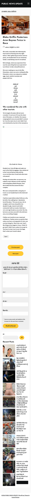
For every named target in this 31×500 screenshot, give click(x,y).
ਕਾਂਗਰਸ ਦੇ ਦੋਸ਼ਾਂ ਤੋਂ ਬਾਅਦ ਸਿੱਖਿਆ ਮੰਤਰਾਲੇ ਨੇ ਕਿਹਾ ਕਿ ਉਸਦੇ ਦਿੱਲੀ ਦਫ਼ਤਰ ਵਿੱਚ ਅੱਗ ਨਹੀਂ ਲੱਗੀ (22, 439)
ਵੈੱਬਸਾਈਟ (5, 310)
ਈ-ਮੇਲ (5, 301)
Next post (15, 253)
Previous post (15, 247)
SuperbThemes (15, 497)
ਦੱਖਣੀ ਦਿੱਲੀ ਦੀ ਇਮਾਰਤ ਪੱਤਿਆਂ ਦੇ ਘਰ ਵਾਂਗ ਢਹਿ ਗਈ (22, 476)
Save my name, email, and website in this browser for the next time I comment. (14, 320)
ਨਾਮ (4, 292)
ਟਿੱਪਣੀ (5, 273)
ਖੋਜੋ (3, 334)
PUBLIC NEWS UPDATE (12, 3)
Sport (5, 236)
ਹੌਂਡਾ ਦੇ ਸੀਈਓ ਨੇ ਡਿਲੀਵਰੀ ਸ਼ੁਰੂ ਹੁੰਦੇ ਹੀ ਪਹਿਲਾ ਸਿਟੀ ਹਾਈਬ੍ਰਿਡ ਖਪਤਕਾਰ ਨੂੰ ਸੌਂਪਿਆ (22, 362)
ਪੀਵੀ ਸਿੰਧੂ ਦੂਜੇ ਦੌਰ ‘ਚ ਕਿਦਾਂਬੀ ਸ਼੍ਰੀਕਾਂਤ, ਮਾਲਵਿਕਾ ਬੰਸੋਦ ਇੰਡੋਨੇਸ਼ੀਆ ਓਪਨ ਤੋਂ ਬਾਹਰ (22, 375)
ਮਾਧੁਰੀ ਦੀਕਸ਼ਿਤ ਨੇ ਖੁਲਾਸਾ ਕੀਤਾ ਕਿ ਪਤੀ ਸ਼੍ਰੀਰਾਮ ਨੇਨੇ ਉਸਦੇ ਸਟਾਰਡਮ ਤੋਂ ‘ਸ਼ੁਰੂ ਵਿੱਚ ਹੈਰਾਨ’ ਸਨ (22, 349)
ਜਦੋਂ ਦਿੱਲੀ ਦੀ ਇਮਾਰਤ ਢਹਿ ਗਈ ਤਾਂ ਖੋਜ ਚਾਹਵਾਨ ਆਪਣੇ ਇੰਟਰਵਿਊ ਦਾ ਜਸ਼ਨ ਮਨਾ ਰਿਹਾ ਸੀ (22, 427)
